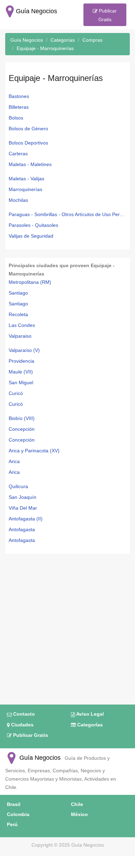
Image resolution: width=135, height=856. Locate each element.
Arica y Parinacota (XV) (34, 450)
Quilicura (18, 486)
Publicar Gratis (107, 15)
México (79, 814)
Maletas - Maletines (30, 164)
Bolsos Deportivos (28, 143)
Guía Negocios (39, 757)
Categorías (89, 724)
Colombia (18, 814)
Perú (12, 824)
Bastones (19, 96)
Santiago (18, 293)
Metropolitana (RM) (30, 282)
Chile (77, 804)
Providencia (21, 361)
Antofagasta (22, 529)
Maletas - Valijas (26, 178)
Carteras (18, 153)
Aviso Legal (89, 714)
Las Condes (22, 325)
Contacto (23, 714)
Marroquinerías (25, 189)
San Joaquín (22, 497)
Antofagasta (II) (26, 518)
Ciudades (22, 724)
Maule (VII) (21, 371)
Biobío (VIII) (22, 418)
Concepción (22, 429)
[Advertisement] (67, 625)
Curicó (16, 393)
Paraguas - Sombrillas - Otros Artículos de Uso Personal (67, 214)
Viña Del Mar (23, 508)
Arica (14, 461)
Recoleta (18, 314)
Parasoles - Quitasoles (33, 225)
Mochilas (18, 200)
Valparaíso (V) (24, 350)
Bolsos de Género (28, 128)
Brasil (13, 804)
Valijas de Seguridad (31, 236)
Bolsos (16, 118)
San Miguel (21, 382)
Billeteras (19, 107)
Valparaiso (20, 336)
